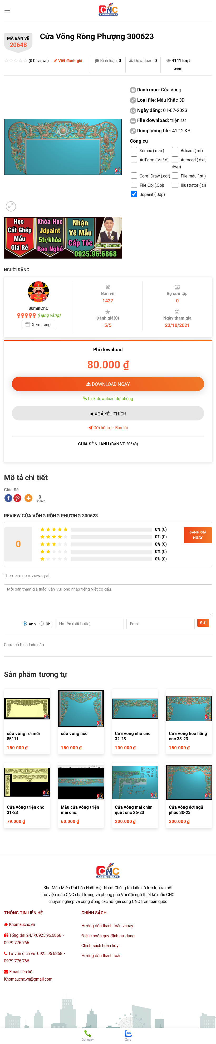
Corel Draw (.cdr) (155, 176)
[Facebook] (8, 498)
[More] (28, 498)
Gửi (203, 623)
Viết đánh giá (69, 60)
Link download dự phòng (110, 398)
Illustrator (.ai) (193, 185)
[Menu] (7, 10)
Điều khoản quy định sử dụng (108, 935)
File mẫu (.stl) (193, 176)
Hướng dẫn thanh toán (101, 955)
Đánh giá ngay (197, 535)
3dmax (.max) (152, 150)
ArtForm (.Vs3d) (154, 159)
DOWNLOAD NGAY (110, 384)
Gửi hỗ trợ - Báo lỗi (110, 427)
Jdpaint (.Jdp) (152, 194)
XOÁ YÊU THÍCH (110, 413)
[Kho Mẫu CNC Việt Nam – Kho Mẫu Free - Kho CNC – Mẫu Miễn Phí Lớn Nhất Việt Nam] (108, 11)
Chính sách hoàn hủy (100, 945)
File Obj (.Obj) (152, 185)
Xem (41, 324)
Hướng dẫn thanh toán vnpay (107, 925)
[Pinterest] (17, 498)
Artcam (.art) (192, 150)
